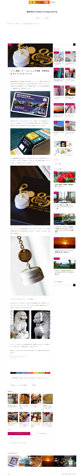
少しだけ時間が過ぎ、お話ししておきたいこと (58, 64)
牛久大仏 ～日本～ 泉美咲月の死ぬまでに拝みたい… (58, 116)
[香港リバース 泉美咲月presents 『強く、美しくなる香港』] (24, 399)
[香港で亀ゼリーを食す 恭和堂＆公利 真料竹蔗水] (13, 399)
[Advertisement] (42, 34)
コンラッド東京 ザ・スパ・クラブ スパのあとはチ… (70, 81)
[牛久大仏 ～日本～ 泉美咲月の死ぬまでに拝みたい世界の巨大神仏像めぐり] (59, 108)
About (38, 18)
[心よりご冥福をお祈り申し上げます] (70, 56)
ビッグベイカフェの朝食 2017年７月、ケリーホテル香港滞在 (36, 425)
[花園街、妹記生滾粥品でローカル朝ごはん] (13, 417)
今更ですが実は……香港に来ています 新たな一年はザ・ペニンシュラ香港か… (47, 425)
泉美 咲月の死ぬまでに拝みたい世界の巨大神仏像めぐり (59, 104)
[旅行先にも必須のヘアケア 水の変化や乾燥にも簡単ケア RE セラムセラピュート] (59, 73)
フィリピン (56, 258)
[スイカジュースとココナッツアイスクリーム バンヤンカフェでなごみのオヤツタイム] (70, 126)
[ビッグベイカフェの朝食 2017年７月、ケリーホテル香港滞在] (36, 417)
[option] (10, 461)
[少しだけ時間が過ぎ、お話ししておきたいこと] (59, 56)
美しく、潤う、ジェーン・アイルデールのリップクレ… (70, 116)
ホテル (56, 192)
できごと (56, 52)
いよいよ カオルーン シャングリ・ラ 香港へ (36, 406)
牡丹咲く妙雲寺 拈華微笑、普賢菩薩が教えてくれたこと (64, 185)
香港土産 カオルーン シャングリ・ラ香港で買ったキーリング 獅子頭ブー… (24, 425)
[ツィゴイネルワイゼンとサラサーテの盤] (59, 90)
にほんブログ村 (13, 358)
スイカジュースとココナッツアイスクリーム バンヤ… (70, 134)
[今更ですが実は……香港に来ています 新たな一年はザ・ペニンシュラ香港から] (48, 417)
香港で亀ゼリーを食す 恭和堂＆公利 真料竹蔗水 (12, 406)
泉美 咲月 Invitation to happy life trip (42, 11)
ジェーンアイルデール (69, 104)
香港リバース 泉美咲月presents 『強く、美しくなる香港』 (24, 407)
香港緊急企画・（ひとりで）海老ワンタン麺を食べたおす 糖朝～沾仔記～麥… (47, 407)
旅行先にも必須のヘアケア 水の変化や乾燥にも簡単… (59, 80)
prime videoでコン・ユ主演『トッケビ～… (59, 133)
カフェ (67, 86)
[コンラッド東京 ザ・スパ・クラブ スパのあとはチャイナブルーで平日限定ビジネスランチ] (70, 73)
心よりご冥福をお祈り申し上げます (70, 64)
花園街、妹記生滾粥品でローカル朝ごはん (12, 424)
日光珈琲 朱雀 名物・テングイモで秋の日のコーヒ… (70, 98)
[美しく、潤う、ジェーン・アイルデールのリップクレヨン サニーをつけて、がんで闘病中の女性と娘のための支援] (70, 108)
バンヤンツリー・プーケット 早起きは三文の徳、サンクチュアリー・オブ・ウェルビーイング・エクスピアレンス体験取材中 (64, 229)
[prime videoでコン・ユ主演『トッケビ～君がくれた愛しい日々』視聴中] (59, 126)
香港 (11, 23)
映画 (55, 86)
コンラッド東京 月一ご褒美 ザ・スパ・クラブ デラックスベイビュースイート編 (64, 206)
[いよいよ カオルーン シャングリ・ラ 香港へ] (36, 399)
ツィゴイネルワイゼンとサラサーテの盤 (58, 98)
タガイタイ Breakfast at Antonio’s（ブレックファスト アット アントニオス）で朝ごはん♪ (64, 272)
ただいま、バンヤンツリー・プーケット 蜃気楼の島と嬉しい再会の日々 (64, 251)
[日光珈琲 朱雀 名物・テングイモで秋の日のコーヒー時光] (70, 90)
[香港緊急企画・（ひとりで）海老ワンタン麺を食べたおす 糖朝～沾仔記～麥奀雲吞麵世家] (48, 399)
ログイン (19, 442)
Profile (46, 18)
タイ (55, 214)
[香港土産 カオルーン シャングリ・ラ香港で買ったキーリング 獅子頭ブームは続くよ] (24, 417)
